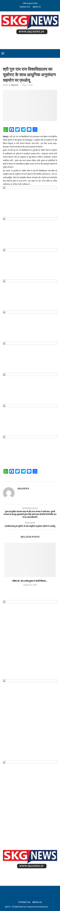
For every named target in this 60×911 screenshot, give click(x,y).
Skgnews (14, 85)
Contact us (24, 7)
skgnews (51, 907)
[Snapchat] (39, 891)
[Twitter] (20, 891)
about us (37, 7)
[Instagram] (24, 891)
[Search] (57, 53)
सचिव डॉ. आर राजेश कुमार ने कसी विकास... (30, 581)
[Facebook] (17, 891)
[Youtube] (32, 891)
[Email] (36, 891)
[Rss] (43, 891)
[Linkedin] (28, 891)
